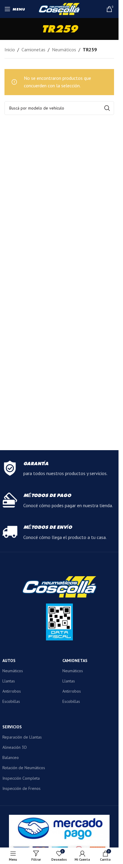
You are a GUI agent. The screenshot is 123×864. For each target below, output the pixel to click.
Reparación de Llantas (22, 737)
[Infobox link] (59, 469)
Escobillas (11, 701)
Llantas (8, 681)
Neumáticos (64, 50)
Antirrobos (11, 691)
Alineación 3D (14, 747)
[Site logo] (59, 8)
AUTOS (9, 660)
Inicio (9, 50)
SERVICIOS (12, 727)
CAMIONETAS (74, 660)
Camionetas (33, 50)
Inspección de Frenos (21, 788)
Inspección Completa (21, 778)
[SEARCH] (107, 108)
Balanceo (10, 757)
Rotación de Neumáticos (23, 767)
